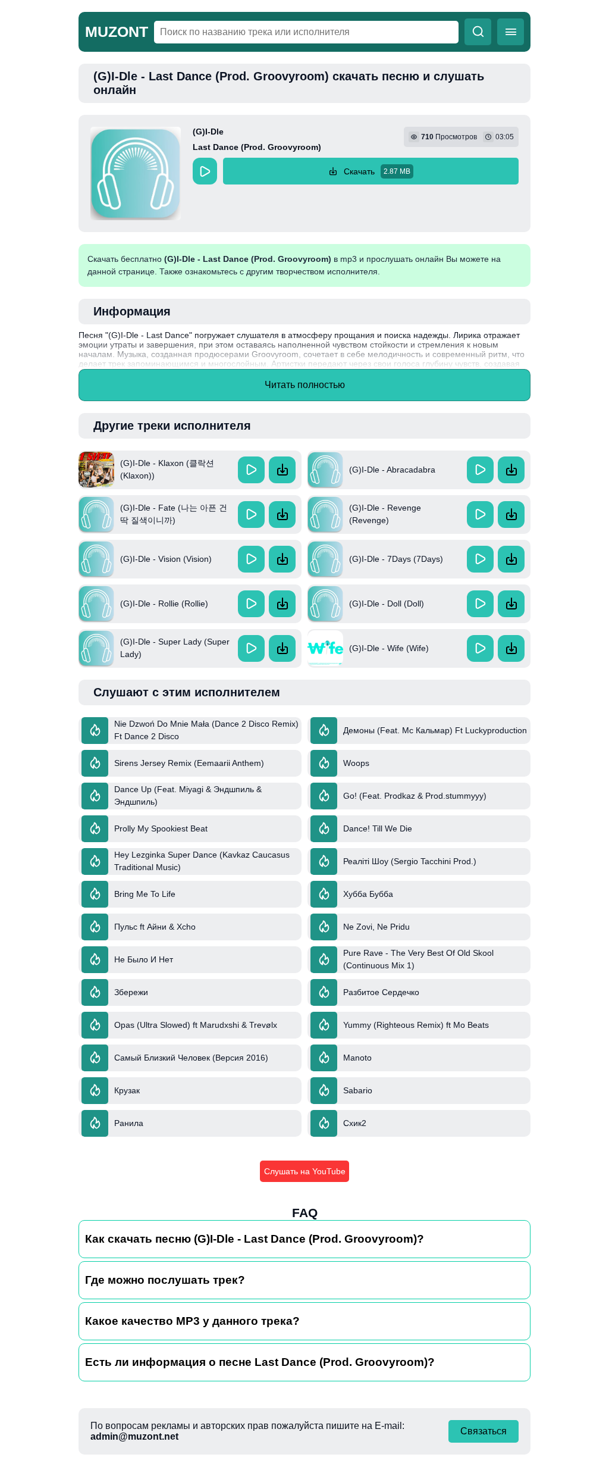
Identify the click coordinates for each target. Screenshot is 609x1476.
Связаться (483, 1431)
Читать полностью (305, 385)
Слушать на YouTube (305, 1171)
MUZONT (116, 31)
